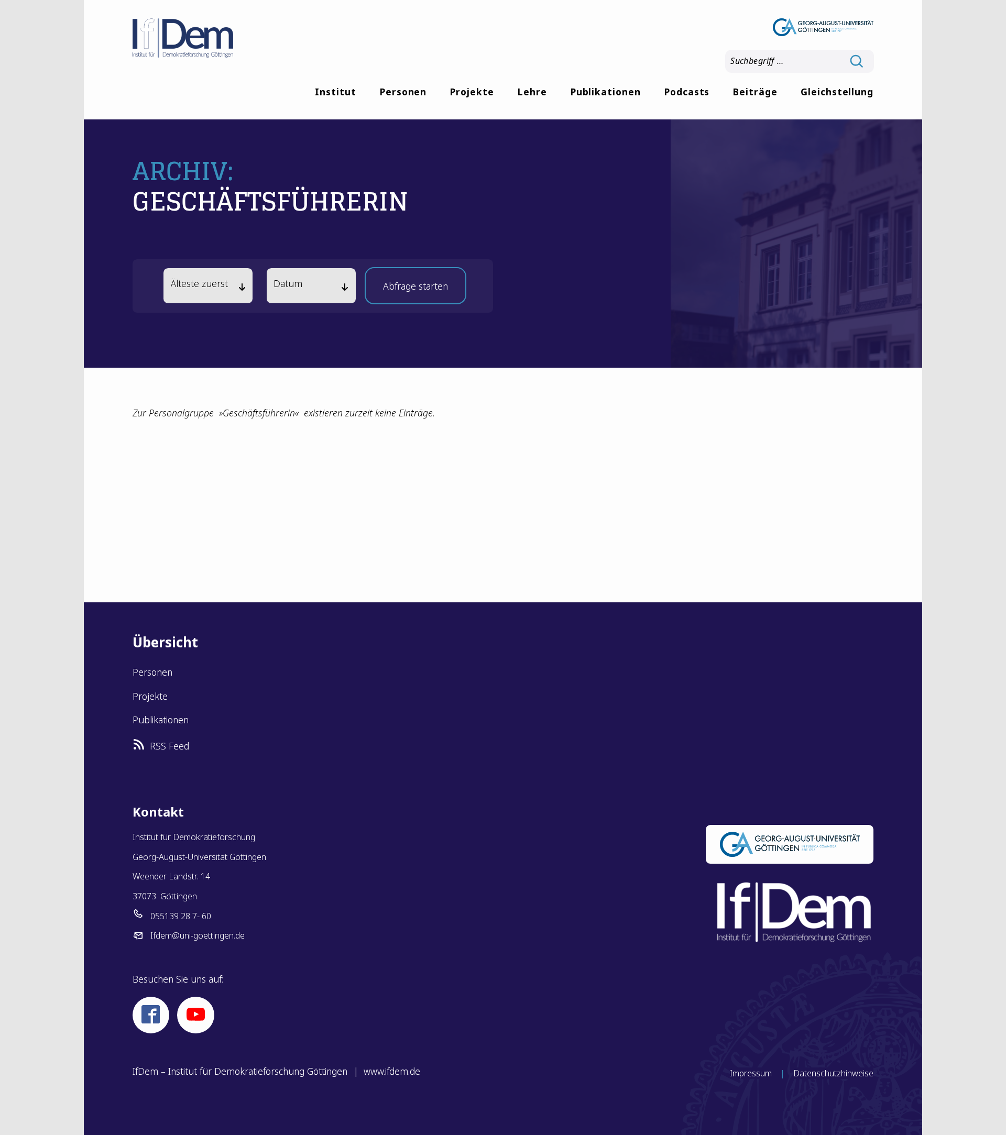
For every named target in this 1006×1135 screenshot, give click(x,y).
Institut (335, 92)
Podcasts (687, 92)
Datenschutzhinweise (833, 1073)
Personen (403, 92)
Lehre (532, 92)
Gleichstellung (837, 92)
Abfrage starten (415, 289)
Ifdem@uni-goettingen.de (197, 935)
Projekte (472, 92)
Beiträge (755, 92)
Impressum (751, 1073)
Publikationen (605, 92)
